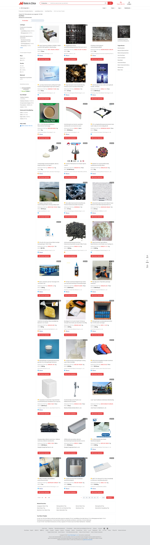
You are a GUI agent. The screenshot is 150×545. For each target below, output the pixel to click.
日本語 (47, 530)
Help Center (44, 528)
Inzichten (100, 528)
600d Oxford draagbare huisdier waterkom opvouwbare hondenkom (102, 361)
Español (57, 530)
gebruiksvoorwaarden (87, 539)
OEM (24, 114)
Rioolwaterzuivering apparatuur (25, 40)
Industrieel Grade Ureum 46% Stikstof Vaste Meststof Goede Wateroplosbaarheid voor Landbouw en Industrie (102, 203)
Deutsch (62, 530)
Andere (23, 107)
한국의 (85, 530)
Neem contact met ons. (27, 125)
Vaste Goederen (121, 57)
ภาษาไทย (104, 530)
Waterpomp (120, 67)
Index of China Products (84, 532)
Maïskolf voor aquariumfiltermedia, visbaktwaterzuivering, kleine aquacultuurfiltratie (100, 164)
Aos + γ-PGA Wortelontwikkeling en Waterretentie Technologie (46, 125)
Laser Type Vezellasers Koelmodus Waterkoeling (102, 400)
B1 (22, 70)
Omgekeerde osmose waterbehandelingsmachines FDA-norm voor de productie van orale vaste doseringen (75, 46)
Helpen (112, 8)
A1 (22, 66)
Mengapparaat (26, 33)
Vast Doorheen (121, 55)
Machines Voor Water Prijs (43, 510)
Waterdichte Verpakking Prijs (102, 508)
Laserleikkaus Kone (27, 31)
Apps (119, 8)
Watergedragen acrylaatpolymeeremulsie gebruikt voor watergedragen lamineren (48, 361)
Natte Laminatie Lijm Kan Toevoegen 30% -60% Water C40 (48, 282)
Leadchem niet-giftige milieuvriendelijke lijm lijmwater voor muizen (48, 321)
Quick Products (61, 532)
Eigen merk (25, 116)
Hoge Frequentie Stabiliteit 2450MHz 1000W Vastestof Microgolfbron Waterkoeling (49, 46)
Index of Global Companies (96, 532)
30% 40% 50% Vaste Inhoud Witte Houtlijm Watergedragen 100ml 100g (48, 243)
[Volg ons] (107, 528)
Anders (23, 118)
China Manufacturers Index (72, 532)
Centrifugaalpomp (27, 43)
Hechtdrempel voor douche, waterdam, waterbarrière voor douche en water (73, 125)
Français (52, 530)
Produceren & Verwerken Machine (26, 28)
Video (86, 25)
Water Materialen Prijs (61, 510)
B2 (22, 72)
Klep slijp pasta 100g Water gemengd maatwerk (100, 282)
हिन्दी (100, 530)
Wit (22, 60)
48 (49, 497)
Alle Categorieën (25, 8)
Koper (104, 8)
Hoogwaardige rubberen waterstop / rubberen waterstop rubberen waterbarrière (49, 440)
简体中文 (37, 530)
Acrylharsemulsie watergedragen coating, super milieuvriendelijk (75, 361)
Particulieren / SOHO (26, 105)
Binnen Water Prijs (80, 506)
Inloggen (129, 4)
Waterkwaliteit (121, 48)
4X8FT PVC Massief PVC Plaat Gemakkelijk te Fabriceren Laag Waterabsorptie (102, 479)
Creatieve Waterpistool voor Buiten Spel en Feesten (75, 164)
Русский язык (79, 530)
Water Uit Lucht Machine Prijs (63, 508)
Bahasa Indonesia (122, 530)
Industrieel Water (122, 62)
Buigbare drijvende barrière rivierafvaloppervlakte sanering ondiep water (48, 203)
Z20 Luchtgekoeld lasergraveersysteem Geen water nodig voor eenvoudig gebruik (102, 125)
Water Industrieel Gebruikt (124, 65)
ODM (24, 112)
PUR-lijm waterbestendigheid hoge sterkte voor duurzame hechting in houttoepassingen (75, 282)
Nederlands (94, 530)
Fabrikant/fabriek (27, 101)
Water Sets (120, 70)
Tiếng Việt (114, 530)
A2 (22, 68)
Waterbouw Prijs (80, 508)
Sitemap (95, 528)
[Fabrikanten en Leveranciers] (27, 3)
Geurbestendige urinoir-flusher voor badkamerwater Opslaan (72, 400)
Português (67, 530)
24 (42, 497)
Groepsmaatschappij (27, 103)
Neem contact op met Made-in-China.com (82, 528)
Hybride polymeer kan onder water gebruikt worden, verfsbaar (102, 85)
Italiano (73, 530)
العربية (89, 530)
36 (45, 497)
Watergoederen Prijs (61, 506)
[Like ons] (104, 528)
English (31, 530)
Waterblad (120, 60)
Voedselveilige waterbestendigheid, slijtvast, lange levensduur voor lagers (48, 164)
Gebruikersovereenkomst (60, 528)
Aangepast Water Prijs (42, 506)
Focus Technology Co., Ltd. (73, 535)
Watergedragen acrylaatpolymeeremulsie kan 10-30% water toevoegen (101, 321)
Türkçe (109, 530)
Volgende (109, 497)
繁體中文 (42, 530)
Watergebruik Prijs (99, 506)
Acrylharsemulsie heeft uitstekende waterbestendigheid (73, 479)
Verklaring (51, 528)
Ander (21, 47)
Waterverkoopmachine (123, 53)
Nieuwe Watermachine (123, 50)
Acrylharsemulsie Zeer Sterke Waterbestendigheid (98, 440)
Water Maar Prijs (41, 508)
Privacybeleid (69, 528)
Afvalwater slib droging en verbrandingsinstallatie (97, 46)
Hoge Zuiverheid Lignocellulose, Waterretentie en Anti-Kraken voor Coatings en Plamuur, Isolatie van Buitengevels (102, 243)
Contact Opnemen (44, 59)
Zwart (22, 58)
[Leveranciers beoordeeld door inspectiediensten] (27, 88)
